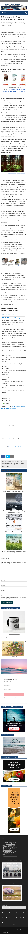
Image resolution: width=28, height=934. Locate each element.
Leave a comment (7, 461)
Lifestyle (7, 23)
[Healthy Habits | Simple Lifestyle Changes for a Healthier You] (14, 771)
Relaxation (9, 25)
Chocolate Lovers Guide (9, 842)
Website (3, 590)
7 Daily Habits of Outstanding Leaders (13, 318)
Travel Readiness (7, 850)
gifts (10, 439)
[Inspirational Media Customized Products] (14, 259)
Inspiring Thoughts (21, 173)
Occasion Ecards (10, 844)
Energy (2, 23)
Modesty (11, 23)
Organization (23, 23)
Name (3, 580)
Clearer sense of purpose (18, 463)
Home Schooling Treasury (10, 847)
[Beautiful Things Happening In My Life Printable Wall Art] (14, 745)
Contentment (21, 22)
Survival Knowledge (8, 846)
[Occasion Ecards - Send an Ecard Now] (13, 641)
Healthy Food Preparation (10, 856)
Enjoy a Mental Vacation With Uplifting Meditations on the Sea (14, 511)
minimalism (13, 464)
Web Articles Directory (9, 848)
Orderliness (16, 23)
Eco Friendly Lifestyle (8, 852)
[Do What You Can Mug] (14, 622)
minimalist (19, 464)
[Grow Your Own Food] (14, 447)
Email (3, 585)
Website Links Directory (9, 854)
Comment (4, 566)
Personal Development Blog (9, 22)
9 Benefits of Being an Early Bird (14, 532)
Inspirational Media (16, 266)
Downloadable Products (9, 851)
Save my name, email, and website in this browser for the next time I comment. (13, 598)
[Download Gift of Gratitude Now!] (14, 810)
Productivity (3, 25)
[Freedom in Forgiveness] (14, 720)
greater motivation (6, 464)
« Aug (13, 924)
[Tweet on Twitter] (8, 456)
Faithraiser (6, 853)
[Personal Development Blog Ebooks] (14, 75)
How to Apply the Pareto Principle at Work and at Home (14, 552)
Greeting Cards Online (9, 845)
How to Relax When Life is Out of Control (14, 491)
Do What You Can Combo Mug (14, 634)
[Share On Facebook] (3, 456)
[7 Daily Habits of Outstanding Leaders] (13, 314)
